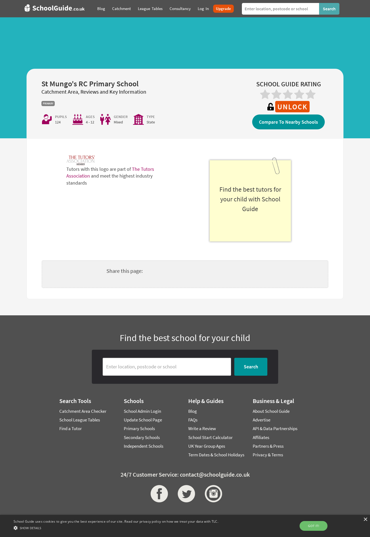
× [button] (365, 520)
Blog (192, 411)
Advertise (261, 420)
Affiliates (261, 437)
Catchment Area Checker (82, 411)
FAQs (192, 420)
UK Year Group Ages (206, 446)
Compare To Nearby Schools (288, 122)
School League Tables (79, 420)
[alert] (185, 526)
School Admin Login (142, 411)
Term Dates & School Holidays (216, 455)
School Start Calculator (210, 437)
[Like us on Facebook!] (158, 493)
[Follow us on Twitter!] (185, 493)
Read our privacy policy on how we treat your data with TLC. (171, 521)
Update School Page (143, 420)
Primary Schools (139, 428)
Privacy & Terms (268, 455)
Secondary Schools (142, 437)
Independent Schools (143, 446)
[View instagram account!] (212, 493)
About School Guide (271, 411)
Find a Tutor (70, 428)
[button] (116, 527)
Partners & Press (268, 446)
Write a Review (202, 428)
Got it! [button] (313, 526)
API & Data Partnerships (275, 428)
